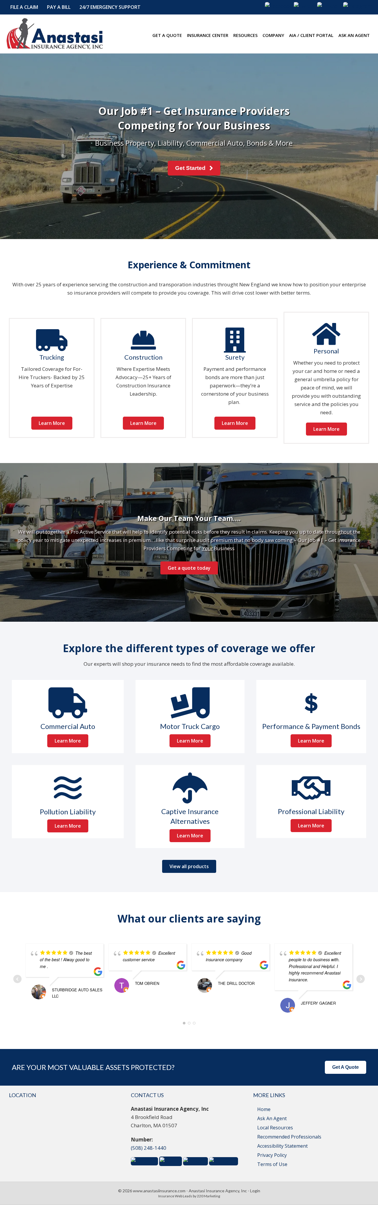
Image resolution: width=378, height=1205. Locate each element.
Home (264, 1109)
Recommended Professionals (289, 1136)
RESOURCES (245, 35)
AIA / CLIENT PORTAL (311, 35)
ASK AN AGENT (354, 35)
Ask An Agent (272, 1118)
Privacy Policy (272, 1155)
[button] (24, 7)
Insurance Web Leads (175, 1196)
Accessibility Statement (282, 1146)
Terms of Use (272, 1164)
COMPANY (273, 35)
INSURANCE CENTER (207, 35)
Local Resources (275, 1127)
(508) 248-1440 (148, 1147)
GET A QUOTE (167, 35)
